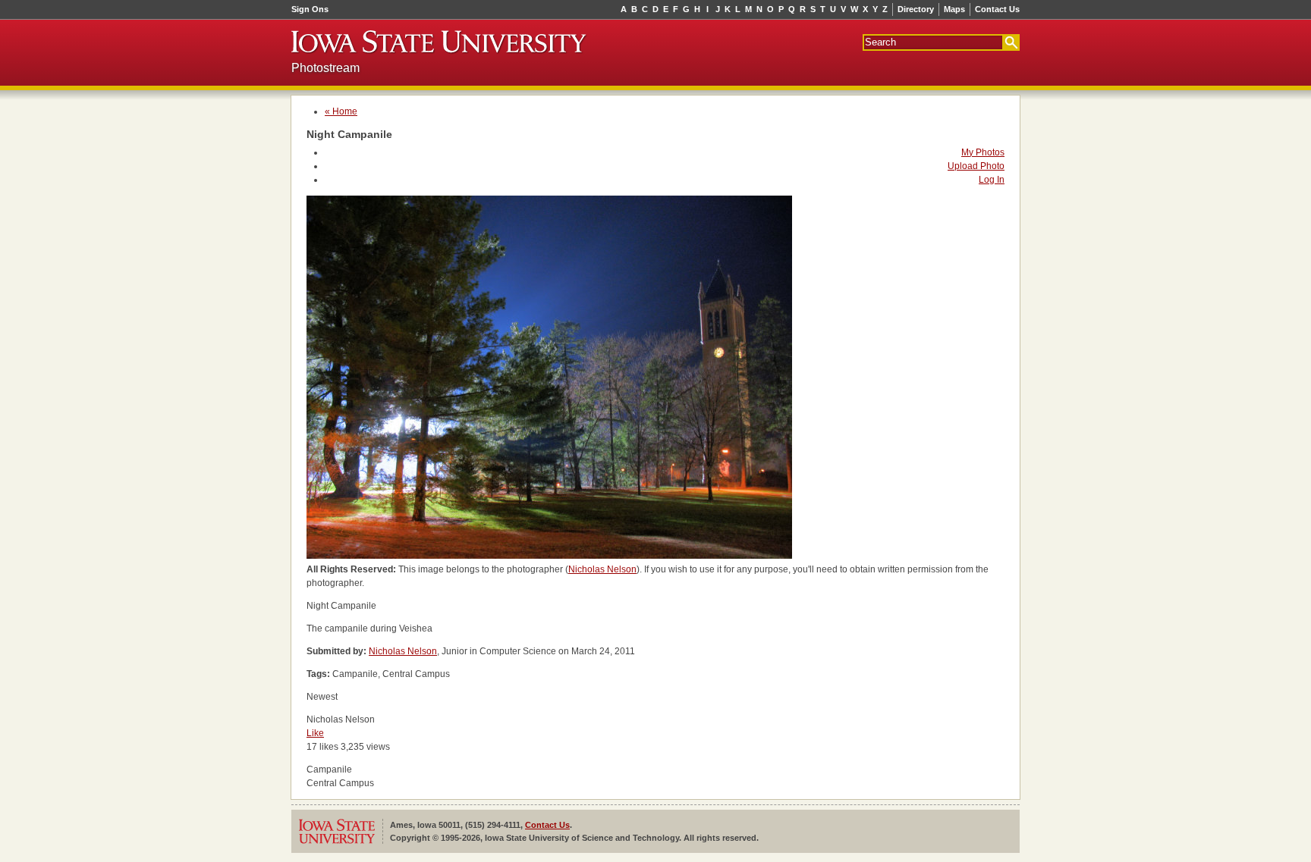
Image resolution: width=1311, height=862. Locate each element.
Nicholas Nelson (602, 569)
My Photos (982, 152)
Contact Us (997, 9)
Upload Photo (976, 166)
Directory (916, 9)
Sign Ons (310, 9)
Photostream (325, 67)
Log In (991, 179)
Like (315, 733)
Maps (954, 9)
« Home (341, 111)
